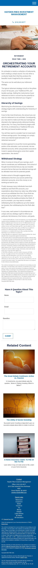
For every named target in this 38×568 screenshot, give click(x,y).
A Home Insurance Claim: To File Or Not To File (19, 461)
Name (6, 295)
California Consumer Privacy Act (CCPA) (15, 546)
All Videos (19, 515)
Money (19, 510)
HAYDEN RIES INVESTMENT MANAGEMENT (19, 13)
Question (6, 318)
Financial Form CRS (8, 519)
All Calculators (19, 517)
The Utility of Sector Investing (19, 420)
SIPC (26, 557)
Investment (19, 502)
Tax (19, 508)
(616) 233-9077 (20, 22)
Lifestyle (19, 511)
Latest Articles (19, 513)
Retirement (19, 500)
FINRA (22, 557)
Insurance (19, 506)
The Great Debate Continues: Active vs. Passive (19, 377)
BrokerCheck (4, 524)
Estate (19, 504)
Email (6, 307)
